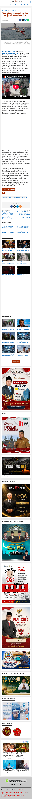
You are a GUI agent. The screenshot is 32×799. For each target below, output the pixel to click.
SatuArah (10, 796)
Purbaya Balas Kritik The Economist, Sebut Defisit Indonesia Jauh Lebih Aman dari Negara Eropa (23, 354)
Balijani (25, 792)
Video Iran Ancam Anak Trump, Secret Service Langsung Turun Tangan (8, 275)
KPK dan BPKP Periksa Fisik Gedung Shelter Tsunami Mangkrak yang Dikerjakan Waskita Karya (23, 214)
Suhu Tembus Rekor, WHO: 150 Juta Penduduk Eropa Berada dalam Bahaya (23, 227)
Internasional (5, 20)
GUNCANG (17, 197)
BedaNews (3, 796)
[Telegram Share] (25, 20)
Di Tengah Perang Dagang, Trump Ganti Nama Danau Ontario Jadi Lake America (8, 262)
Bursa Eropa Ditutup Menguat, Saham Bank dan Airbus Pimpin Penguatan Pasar (22, 232)
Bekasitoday (4, 793)
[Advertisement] (16, 132)
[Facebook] (11, 206)
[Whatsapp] (28, 20)
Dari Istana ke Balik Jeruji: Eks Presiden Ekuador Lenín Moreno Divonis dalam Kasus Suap (8, 249)
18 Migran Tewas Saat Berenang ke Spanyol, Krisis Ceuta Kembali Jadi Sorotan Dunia (8, 227)
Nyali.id (10, 793)
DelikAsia (3, 795)
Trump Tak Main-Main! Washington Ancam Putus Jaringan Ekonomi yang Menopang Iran (23, 275)
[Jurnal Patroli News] (16, 1)
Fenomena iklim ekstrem (10, 53)
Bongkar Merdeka (11, 795)
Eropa (10, 197)
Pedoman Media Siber (6, 791)
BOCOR (5, 197)
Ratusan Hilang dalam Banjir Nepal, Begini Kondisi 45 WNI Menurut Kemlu (22, 262)
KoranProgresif (20, 795)
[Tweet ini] (23, 20)
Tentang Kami (16, 791)
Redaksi (21, 789)
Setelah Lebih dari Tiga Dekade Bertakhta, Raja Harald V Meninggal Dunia (23, 249)
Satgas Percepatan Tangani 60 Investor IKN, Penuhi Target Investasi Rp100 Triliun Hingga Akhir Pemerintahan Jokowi (8, 215)
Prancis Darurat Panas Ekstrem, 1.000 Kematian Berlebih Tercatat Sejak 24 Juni (8, 232)
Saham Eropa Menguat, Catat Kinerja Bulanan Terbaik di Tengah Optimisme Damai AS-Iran (8, 354)
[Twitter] (14, 206)
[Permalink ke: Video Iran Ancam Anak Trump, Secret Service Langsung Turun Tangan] (8, 269)
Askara (2, 792)
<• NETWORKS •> (25, 791)
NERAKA (24, 197)
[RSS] (20, 206)
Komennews (16, 793)
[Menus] (2, 2)
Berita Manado (9, 792)
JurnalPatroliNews (8, 51)
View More (16, 361)
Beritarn (20, 792)
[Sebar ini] (20, 20)
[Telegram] (17, 206)
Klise (15, 792)
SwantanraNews (24, 793)
